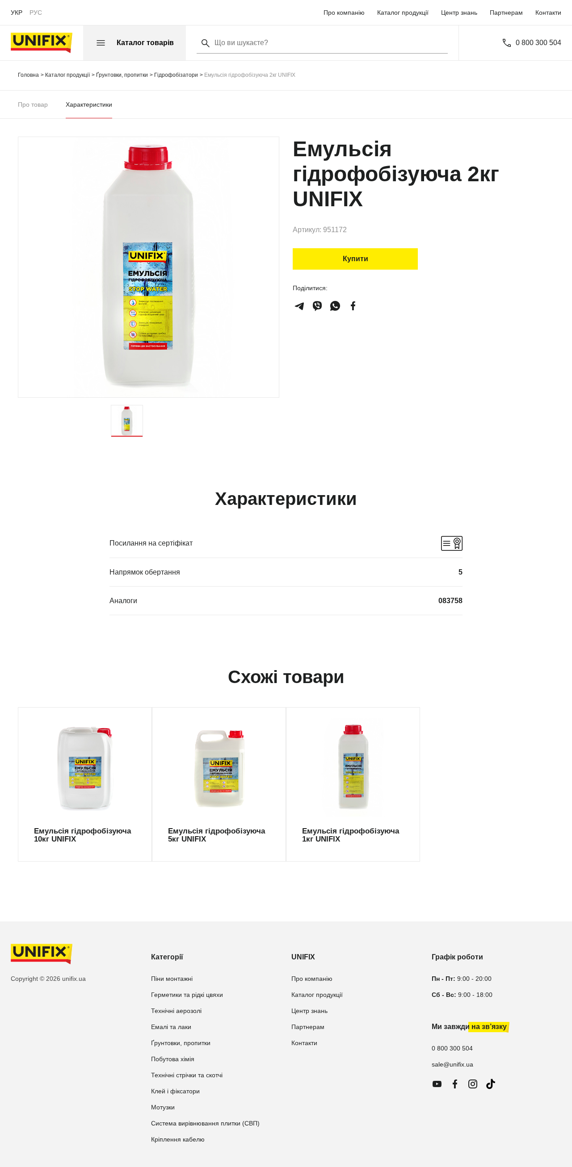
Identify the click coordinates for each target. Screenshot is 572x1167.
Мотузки (163, 1107)
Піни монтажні (172, 978)
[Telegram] (299, 306)
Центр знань (459, 12)
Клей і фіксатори (175, 1091)
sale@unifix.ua (452, 1064)
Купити (355, 259)
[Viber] (317, 306)
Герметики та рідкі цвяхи (187, 994)
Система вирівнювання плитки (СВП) (205, 1123)
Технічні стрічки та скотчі (187, 1075)
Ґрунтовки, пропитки (180, 1042)
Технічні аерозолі (176, 1010)
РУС (35, 12)
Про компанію (344, 12)
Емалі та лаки (171, 1026)
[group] (85, 784)
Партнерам (506, 12)
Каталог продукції (403, 12)
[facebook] (353, 306)
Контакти (548, 12)
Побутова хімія (172, 1059)
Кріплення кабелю (178, 1139)
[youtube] (437, 1084)
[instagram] (472, 1084)
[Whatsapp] (335, 306)
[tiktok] (490, 1084)
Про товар (33, 104)
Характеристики (89, 104)
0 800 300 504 (538, 42)
